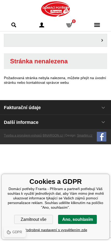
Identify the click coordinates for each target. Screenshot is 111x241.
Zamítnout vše (33, 219)
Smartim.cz (84, 135)
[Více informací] (55, 40)
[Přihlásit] (42, 25)
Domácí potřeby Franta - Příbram (55, 9)
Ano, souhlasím (77, 219)
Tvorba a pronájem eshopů (23, 135)
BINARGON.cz (53, 135)
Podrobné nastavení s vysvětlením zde (55, 230)
